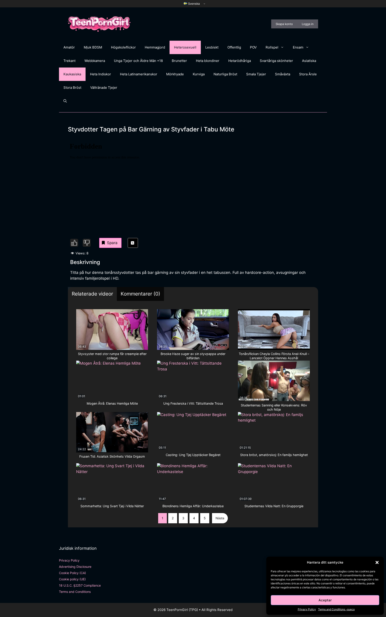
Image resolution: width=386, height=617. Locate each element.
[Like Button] (74, 243)
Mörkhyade (175, 74)
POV (253, 47)
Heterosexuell (185, 47)
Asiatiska (309, 61)
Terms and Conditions (75, 592)
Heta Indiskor (100, 74)
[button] (377, 562)
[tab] (92, 294)
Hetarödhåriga (239, 61)
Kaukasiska (72, 74)
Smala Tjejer (256, 74)
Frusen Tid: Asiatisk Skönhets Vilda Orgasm (112, 456)
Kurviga (199, 74)
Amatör (69, 47)
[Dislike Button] (87, 243)
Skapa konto (284, 24)
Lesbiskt (211, 47)
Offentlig (234, 47)
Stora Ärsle (308, 74)
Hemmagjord (155, 47)
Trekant (69, 61)
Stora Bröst (72, 87)
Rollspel (272, 47)
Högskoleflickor (123, 47)
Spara (112, 243)
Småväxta (282, 74)
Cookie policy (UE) (72, 579)
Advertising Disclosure (75, 566)
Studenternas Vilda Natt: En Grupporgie (273, 506)
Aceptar (325, 600)
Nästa (220, 518)
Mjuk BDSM (93, 47)
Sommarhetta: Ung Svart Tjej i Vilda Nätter (112, 506)
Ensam (298, 47)
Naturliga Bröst (225, 74)
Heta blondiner (207, 61)
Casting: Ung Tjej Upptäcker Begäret (193, 455)
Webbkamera (94, 61)
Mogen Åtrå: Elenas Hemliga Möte (112, 403)
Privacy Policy (307, 609)
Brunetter (179, 61)
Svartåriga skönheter (276, 61)
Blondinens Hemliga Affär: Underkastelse (193, 506)
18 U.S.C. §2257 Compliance (80, 585)
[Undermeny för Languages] (204, 3)
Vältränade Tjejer (103, 87)
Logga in (308, 24)
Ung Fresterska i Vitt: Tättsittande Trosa (193, 403)
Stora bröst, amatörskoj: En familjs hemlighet (274, 455)
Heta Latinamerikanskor (138, 74)
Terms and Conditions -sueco (336, 609)
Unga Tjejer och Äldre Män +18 (138, 61)
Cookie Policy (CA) (72, 573)
